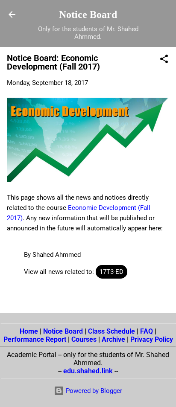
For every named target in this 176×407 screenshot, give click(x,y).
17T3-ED (111, 272)
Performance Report (34, 339)
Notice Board (88, 14)
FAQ (146, 331)
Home (29, 331)
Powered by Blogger (93, 391)
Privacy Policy (151, 339)
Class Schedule (111, 331)
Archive (113, 339)
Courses (84, 339)
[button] (164, 60)
